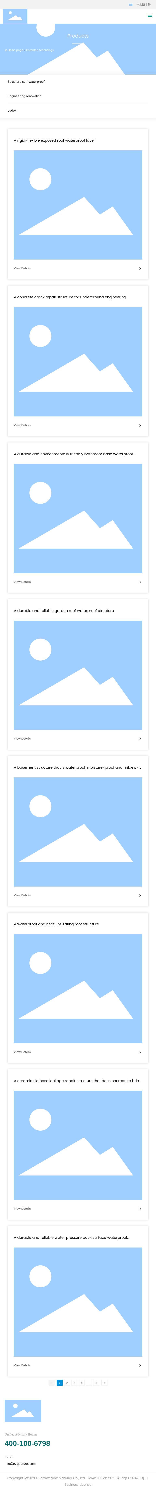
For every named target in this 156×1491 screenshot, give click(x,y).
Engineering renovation (24, 96)
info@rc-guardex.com (20, 1463)
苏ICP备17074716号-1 (132, 1478)
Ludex (12, 110)
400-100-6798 (27, 1443)
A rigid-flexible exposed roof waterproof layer (54, 140)
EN (149, 4)
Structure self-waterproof (26, 82)
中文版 (140, 4)
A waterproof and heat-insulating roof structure (56, 924)
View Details (22, 268)
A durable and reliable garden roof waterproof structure (64, 611)
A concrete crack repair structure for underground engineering (70, 297)
